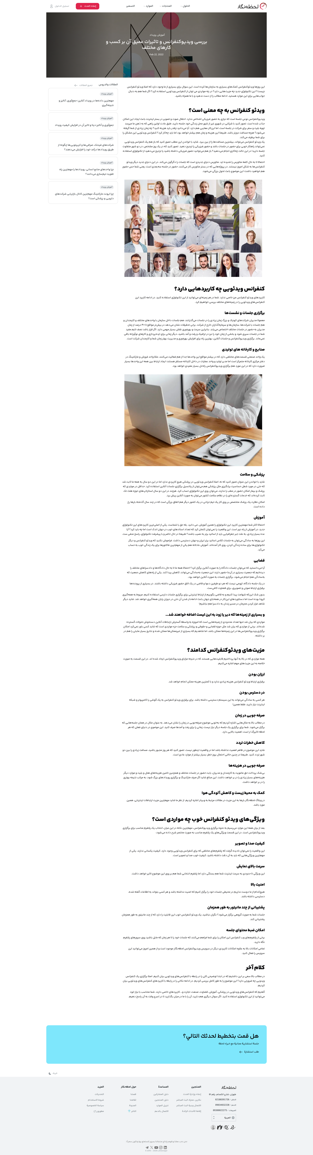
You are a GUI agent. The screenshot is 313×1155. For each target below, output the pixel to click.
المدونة (132, 1105)
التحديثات (99, 1094)
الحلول (186, 6)
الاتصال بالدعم (162, 1111)
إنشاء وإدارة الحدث (192, 1094)
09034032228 (222, 1105)
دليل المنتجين (161, 1100)
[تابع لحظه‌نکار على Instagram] (161, 1147)
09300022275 (220, 1110)
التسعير (130, 6)
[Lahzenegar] (252, 6)
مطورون (100, 1111)
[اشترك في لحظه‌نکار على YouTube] (156, 1147)
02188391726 (222, 1099)
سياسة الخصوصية (95, 1105)
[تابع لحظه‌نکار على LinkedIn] (165, 1147)
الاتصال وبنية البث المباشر (188, 1105)
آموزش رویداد (157, 35)
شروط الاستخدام (96, 1100)
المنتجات (167, 6)
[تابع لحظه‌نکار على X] (152, 1147)
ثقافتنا (133, 1100)
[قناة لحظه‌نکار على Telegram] (147, 1147)
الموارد (149, 6)
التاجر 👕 (132, 1111)
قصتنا (133, 1094)
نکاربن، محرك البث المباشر (188, 1100)
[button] (87, 6)
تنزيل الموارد (162, 1105)
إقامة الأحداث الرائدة (191, 1111)
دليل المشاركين (161, 1094)
